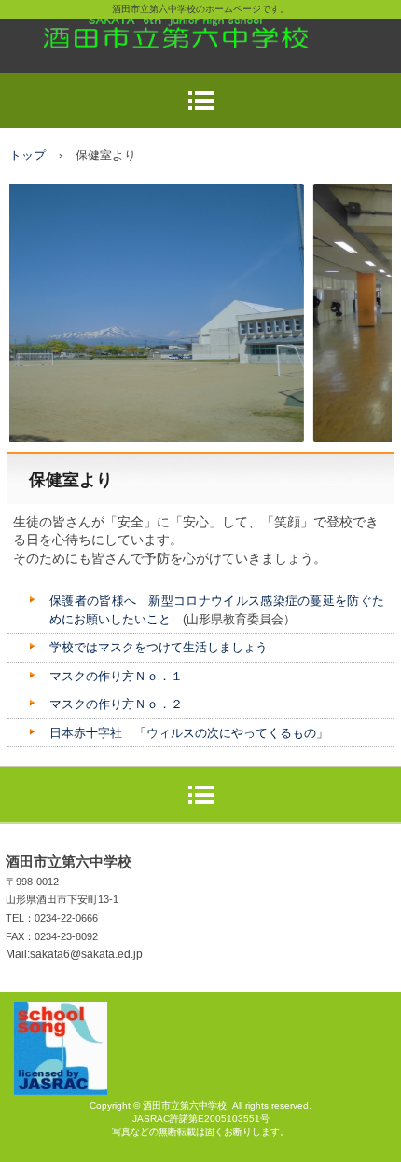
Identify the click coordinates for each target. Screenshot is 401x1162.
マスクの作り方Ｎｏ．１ (116, 676)
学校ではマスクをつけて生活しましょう (158, 647)
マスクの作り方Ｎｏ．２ (116, 704)
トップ (27, 155)
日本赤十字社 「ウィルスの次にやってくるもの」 (188, 733)
